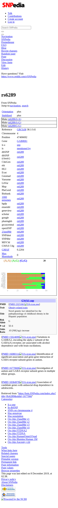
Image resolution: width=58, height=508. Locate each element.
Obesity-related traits (18, 307)
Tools (4, 447)
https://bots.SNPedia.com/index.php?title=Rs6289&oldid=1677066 (28, 395)
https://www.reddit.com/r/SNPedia (18, 76)
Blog (3, 48)
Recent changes (9, 51)
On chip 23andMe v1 (18, 419)
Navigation (7, 36)
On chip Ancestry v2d (19, 442)
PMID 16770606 (10, 368)
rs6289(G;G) (14, 125)
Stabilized (7, 115)
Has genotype (15, 413)
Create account (15, 19)
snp (18, 145)
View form (6, 62)
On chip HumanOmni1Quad (22, 436)
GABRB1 (22, 141)
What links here (9, 450)
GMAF (5, 249)
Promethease (7, 42)
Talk (10, 13)
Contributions (15, 16)
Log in (11, 22)
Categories (6, 399)
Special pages (8, 456)
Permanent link (9, 462)
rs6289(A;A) (14, 119)
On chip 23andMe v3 (18, 424)
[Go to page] (2, 31)
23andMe (6, 231)
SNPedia (5, 39)
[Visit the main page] (13, 7)
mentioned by (24, 148)
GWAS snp (27, 300)
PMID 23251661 (17, 304)
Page (3, 56)
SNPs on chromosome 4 (20, 410)
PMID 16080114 (10, 354)
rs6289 (20, 152)
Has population (15, 416)
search (25, 105)
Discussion (6, 59)
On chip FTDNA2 (17, 430)
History (5, 68)
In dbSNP (13, 407)
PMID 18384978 (10, 382)
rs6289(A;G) (14, 122)
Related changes (9, 453)
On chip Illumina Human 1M (22, 439)
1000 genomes (6, 198)
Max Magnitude (7, 255)
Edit (3, 65)
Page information (10, 464)
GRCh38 (21, 129)
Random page (8, 53)
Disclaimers (7, 485)
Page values (7, 467)
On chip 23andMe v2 (18, 422)
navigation (15, 105)
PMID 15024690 (10, 337)
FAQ (3, 45)
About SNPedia (9, 482)
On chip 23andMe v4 (18, 427)
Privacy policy (8, 479)
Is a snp (11, 404)
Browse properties (10, 470)
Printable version (9, 459)
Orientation (7, 111)
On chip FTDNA (16, 433)
